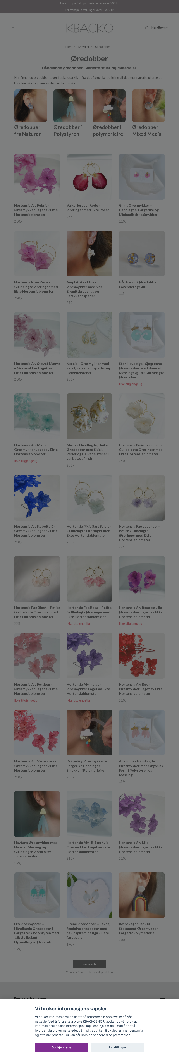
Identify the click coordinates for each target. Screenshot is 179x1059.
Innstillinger (117, 1047)
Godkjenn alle (61, 1047)
